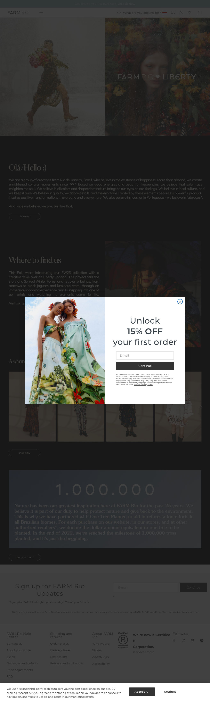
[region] (105, 692)
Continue (145, 366)
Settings (170, 691)
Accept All (142, 691)
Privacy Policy (140, 385)
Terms (150, 385)
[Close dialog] (180, 301)
